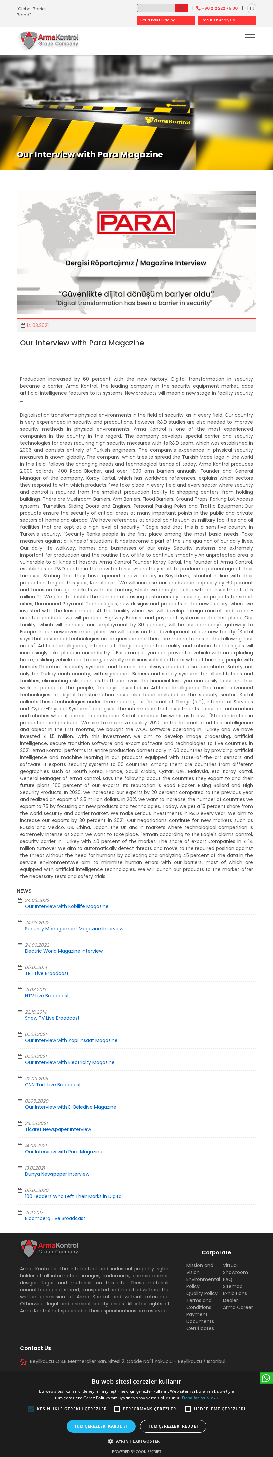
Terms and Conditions (199, 1304)
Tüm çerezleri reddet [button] (173, 1426)
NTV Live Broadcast (47, 995)
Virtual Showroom (235, 1269)
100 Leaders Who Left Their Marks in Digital (74, 1196)
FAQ (227, 1279)
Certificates (200, 1328)
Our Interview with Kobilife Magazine (67, 906)
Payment (197, 1314)
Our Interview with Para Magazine (63, 1151)
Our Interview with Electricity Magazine (70, 1062)
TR (251, 8)
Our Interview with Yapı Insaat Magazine (71, 1040)
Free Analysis (218, 20)
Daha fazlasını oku (200, 1398)
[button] (31, 1409)
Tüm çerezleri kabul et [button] (101, 1426)
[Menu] (250, 39)
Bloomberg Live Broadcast (55, 1218)
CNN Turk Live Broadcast (53, 1084)
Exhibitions (235, 1293)
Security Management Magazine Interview (74, 928)
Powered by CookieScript (136, 1451)
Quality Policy (202, 1293)
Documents (200, 1321)
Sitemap (233, 1286)
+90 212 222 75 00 (220, 8)
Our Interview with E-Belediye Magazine (70, 1107)
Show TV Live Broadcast (52, 1018)
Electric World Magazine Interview (64, 951)
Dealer (230, 1300)
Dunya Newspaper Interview (57, 1174)
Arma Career (238, 1307)
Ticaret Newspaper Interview (58, 1129)
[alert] (136, 1414)
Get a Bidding (158, 20)
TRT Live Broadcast (47, 973)
